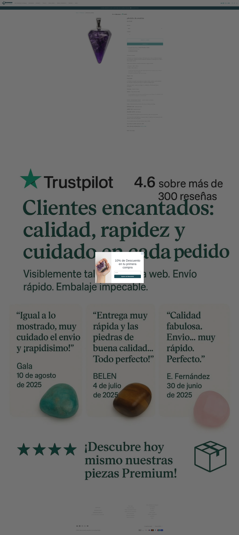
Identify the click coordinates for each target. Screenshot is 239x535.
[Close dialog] (142, 253)
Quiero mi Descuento (127, 276)
